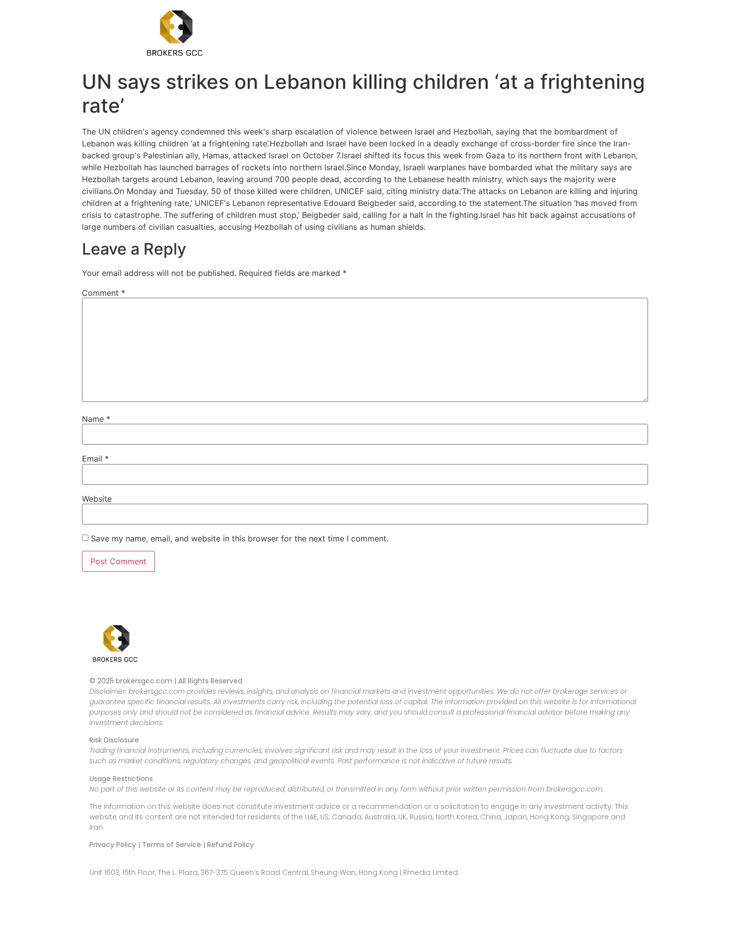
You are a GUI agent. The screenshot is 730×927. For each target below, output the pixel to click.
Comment (103, 293)
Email (95, 459)
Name (96, 419)
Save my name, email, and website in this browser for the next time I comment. (239, 538)
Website (97, 499)
